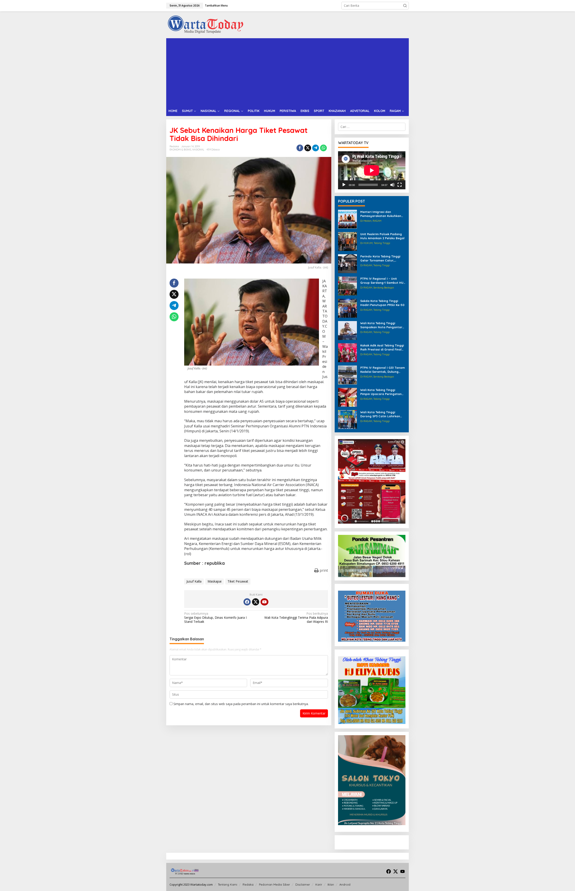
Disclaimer (302, 884)
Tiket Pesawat (238, 581)
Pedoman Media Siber (274, 884)
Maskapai (214, 581)
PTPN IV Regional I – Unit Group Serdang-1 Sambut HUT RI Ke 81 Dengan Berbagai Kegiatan (382, 281)
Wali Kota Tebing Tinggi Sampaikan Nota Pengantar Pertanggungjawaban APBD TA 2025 (381, 325)
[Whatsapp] (323, 148)
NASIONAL (198, 149)
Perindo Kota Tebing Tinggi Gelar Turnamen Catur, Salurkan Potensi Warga (380, 258)
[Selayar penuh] (399, 185)
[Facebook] (247, 601)
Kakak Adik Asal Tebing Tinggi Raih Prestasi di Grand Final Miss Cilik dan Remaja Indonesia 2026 (382, 347)
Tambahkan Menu (216, 5)
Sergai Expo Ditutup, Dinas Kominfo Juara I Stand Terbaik (215, 618)
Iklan (330, 884)
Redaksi (248, 884)
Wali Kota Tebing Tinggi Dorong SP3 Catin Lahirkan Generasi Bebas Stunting (380, 414)
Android (344, 884)
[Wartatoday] (205, 24)
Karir (318, 884)
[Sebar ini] (299, 148)
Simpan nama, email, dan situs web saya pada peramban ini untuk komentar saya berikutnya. (241, 704)
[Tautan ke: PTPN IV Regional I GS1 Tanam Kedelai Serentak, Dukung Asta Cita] (347, 375)
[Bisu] (392, 185)
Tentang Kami (227, 884)
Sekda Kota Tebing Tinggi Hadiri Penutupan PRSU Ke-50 (382, 303)
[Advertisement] (287, 71)
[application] (371, 170)
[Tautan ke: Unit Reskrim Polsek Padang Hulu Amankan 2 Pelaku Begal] (347, 241)
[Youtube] (264, 601)
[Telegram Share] (315, 148)
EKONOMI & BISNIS (180, 149)
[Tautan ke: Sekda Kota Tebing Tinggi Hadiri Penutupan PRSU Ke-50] (347, 308)
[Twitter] (255, 601)
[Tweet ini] (307, 148)
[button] (405, 5)
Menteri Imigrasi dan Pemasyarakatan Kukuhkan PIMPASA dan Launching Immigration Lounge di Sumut (382, 214)
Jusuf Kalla (193, 581)
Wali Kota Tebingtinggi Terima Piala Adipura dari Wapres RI (296, 618)
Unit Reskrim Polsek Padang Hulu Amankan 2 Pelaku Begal (382, 236)
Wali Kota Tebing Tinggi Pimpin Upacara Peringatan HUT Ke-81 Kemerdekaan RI (381, 392)
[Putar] (344, 185)
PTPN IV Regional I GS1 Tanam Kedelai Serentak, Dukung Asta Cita (382, 370)
